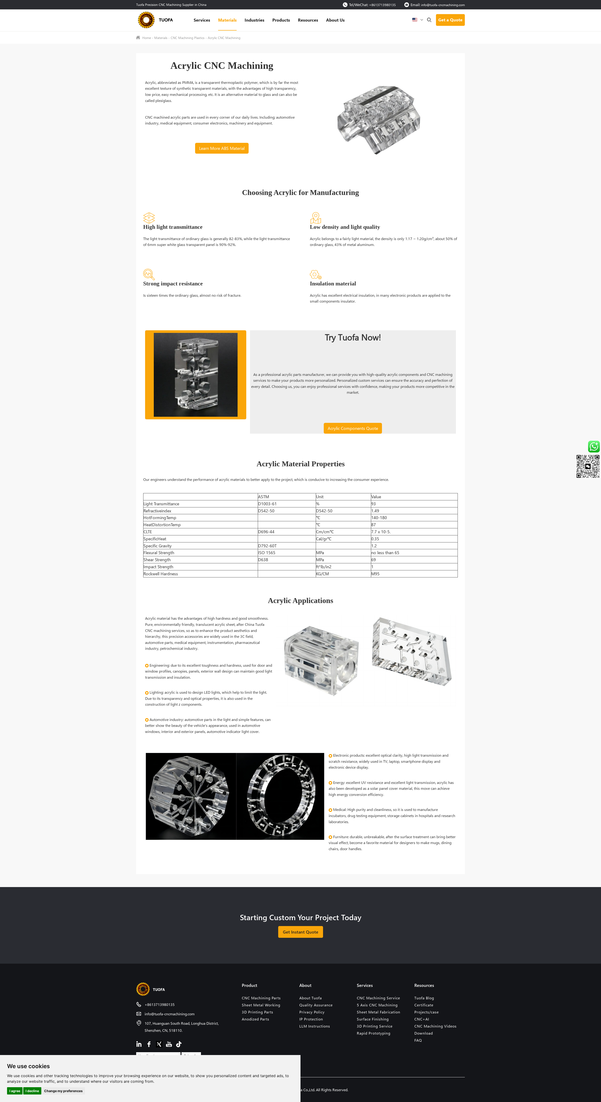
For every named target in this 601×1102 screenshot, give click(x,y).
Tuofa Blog (424, 997)
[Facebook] (149, 1043)
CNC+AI (421, 1018)
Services (202, 20)
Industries (254, 20)
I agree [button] (14, 1091)
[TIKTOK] (179, 1043)
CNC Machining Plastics (187, 37)
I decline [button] (32, 1091)
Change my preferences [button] (63, 1091)
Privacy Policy (312, 1011)
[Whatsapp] (579, 446)
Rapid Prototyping (373, 1033)
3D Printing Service (375, 1026)
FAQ (418, 1040)
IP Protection (311, 1018)
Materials (227, 20)
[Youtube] (169, 1043)
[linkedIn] (139, 1043)
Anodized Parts (255, 1018)
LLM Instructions (314, 1026)
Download (423, 1033)
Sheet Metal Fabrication (378, 1011)
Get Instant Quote (300, 932)
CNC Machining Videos (435, 1026)
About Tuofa (310, 997)
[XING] (159, 1043)
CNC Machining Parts (261, 997)
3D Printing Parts (257, 1011)
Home (146, 37)
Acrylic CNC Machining (224, 37)
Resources (308, 20)
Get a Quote (450, 20)
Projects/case (426, 1011)
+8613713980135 (382, 5)
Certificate (423, 1004)
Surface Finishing (373, 1018)
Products (281, 20)
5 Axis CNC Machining (377, 1004)
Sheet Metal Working (261, 1004)
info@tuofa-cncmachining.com (443, 5)
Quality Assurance (316, 1004)
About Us (335, 20)
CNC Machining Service (378, 997)
